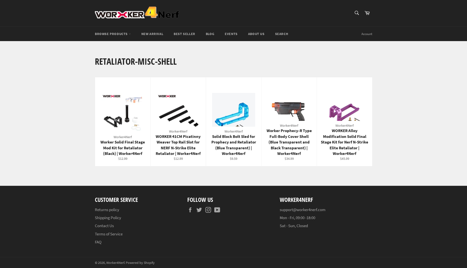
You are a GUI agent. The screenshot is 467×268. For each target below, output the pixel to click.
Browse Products (112, 34)
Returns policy (107, 209)
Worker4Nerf (115, 263)
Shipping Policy (108, 217)
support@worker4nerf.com (302, 209)
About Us (256, 34)
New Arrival (152, 34)
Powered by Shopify (140, 263)
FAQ (98, 242)
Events (231, 34)
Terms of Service (109, 234)
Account (366, 34)
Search (281, 34)
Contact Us (104, 225)
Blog (210, 34)
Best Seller (184, 34)
